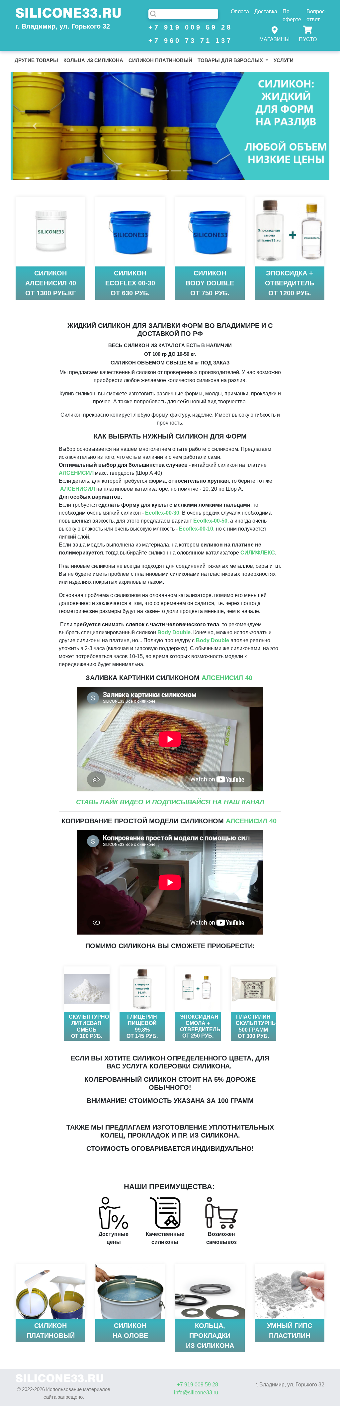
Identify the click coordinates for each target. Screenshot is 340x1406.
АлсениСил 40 (227, 677)
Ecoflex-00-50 (210, 521)
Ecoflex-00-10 (196, 529)
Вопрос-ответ (316, 15)
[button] (34, 126)
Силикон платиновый (160, 60)
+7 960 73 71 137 (183, 40)
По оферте (292, 15)
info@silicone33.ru (196, 1392)
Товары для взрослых (231, 60)
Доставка (265, 11)
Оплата (240, 11)
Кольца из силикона (93, 60)
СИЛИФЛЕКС (257, 552)
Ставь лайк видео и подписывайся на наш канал (170, 802)
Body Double (174, 632)
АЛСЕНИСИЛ (76, 473)
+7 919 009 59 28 (183, 27)
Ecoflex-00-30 (162, 513)
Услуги (284, 60)
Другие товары (36, 60)
